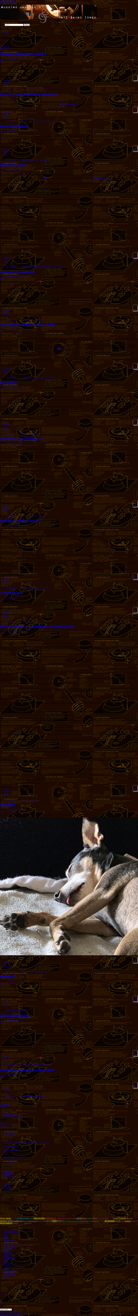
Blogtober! (7, 976)
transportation (46, 267)
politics (31, 588)
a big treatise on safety (100, 178)
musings (16, 1221)
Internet (3, 1221)
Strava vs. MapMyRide (11, 1150)
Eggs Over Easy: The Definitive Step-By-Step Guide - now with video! (27, 1143)
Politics (6, 1260)
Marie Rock (8, 1184)
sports (36, 588)
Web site (59, 348)
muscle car (25, 515)
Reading (6, 1265)
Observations (8, 1252)
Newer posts (5, 48)
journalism (25, 588)
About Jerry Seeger (10, 1114)
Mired (6, 1154)
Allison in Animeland (11, 1231)
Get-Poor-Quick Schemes (12, 1243)
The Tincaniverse (5, 1123)
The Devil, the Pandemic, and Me (23, 53)
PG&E (24, 799)
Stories (6, 1269)
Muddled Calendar (27, 121)
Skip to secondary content (8, 3)
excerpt (14, 1218)
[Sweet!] (133, 76)
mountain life (30, 1096)
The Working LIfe (10, 1274)
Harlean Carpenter (10, 1135)
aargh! (31, 1218)
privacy (31, 319)
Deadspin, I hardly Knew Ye (19, 520)
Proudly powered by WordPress (10, 1311)
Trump (35, 89)
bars (54, 1220)
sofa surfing (101, 1221)
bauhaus (31, 160)
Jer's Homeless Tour (10, 1247)
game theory (25, 621)
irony (32, 621)
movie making (6, 1223)
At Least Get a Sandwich (17, 271)
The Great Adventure (11, 1271)
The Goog (129, 1218)
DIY (30, 1064)
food (59, 1221)
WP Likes (11, 1163)
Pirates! (6, 1256)
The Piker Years (9, 1272)
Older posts (4, 47)
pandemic (29, 89)
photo (35, 971)
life (44, 1221)
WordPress (89, 1218)
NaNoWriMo (39, 1218)
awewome (25, 1064)
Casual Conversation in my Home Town (27, 1069)
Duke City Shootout (73, 1221)
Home (6, 33)
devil (23, 89)
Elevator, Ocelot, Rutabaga (67, 104)
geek (99, 1218)
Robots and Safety (12, 164)
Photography (8, 1254)
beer (122, 1221)
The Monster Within (71, 1218)
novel (79, 1218)
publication (48, 1221)
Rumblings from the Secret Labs (14, 1267)
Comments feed (9, 1174)
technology (41, 378)
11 (5, 1293)
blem (23, 971)
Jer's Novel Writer (23, 1218)
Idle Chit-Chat (10, 89)
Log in (6, 1170)
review (105, 1218)
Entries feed (8, 1172)
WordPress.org (8, 1176)
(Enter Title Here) (9, 1133)
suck (40, 588)
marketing (25, 319)
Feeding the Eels (9, 1240)
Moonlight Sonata (9, 1249)
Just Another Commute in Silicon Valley (27, 324)
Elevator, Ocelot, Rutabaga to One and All (29, 94)
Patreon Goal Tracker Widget (13, 1116)
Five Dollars (8, 382)
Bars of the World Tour (11, 1232)
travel (35, 515)
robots (35, 267)
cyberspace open (93, 1221)
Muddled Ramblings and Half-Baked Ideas (13, 1313)
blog (95, 1218)
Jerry (19, 58)
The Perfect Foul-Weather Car (21, 438)
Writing (6, 1276)
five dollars (25, 433)
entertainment (33, 1221)
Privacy (6, 1262)
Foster (6, 1242)
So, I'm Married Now (11, 1146)
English (26, 1221)
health (84, 1218)
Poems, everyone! (9, 1258)
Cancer (6, 1236)
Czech (111, 1218)
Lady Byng (7, 804)
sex (14, 1223)
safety (39, 267)
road (115, 1218)
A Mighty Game (11, 592)
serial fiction (61, 1218)
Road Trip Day (39, 121)
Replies (48, 121)
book (17, 1223)
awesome (25, 160)
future (30, 267)
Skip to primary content (7, 1)
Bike (5, 1234)
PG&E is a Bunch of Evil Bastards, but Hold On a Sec (37, 626)
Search (2, 25)
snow (30, 515)
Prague (122, 1217)
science (128, 1221)
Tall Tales (3, 1125)
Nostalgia (7, 1251)
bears (23, 1096)
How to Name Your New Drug (14, 1157)
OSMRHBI (36, 1064)
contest (134, 1221)
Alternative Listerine (14, 1015)
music (36, 160)
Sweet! (135, 79)
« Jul (1, 1302)
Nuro (45, 178)
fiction (3, 1218)
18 (5, 1295)
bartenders (21, 1223)
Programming (8, 1263)
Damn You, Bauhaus (14, 126)
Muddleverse (27, 1223)
